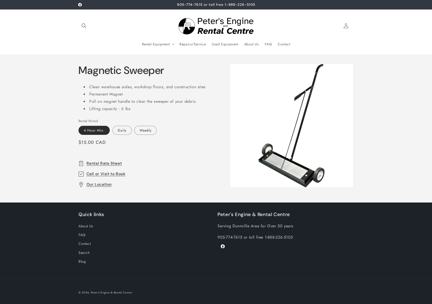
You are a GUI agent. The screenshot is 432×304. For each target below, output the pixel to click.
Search (84, 252)
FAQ (82, 234)
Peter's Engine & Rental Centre (111, 292)
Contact (84, 243)
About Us (85, 226)
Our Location (99, 184)
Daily (122, 130)
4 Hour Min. (94, 130)
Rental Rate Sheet (104, 163)
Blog (82, 261)
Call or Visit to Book (106, 173)
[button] (84, 25)
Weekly (146, 130)
